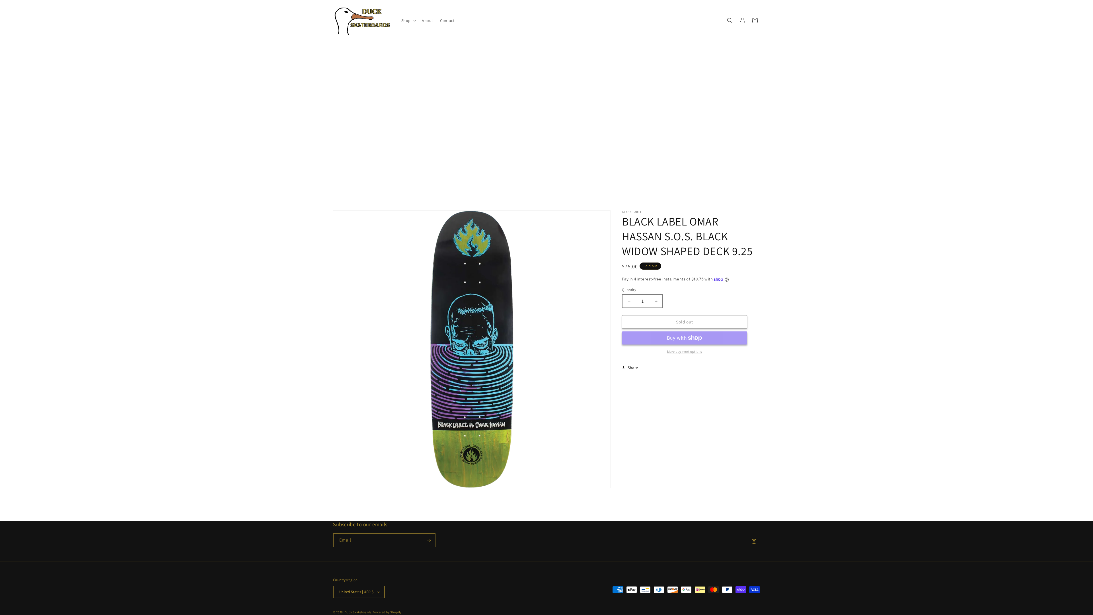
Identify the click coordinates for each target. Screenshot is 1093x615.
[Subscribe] (428, 540)
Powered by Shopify (387, 612)
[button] (408, 20)
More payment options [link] (684, 351)
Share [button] (633, 367)
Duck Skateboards (358, 612)
